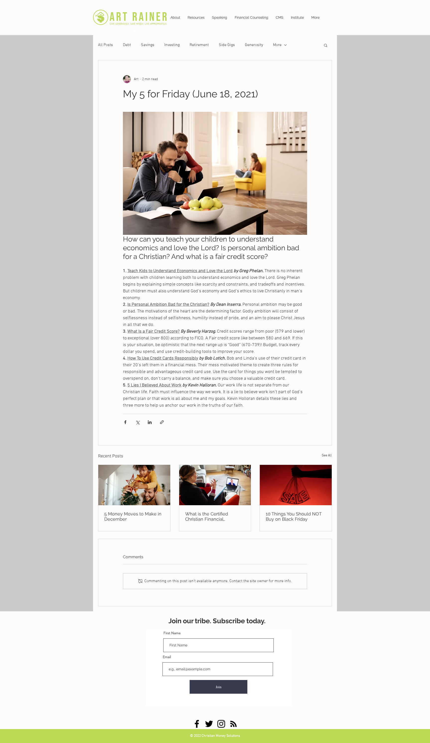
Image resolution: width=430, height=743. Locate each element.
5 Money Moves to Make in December (132, 516)
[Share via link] (162, 422)
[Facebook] (197, 724)
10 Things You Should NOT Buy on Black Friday (294, 516)
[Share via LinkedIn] (149, 422)
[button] (325, 45)
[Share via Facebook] (125, 422)
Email (167, 657)
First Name (172, 633)
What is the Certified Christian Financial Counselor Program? (206, 516)
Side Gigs (227, 45)
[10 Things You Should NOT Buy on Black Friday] (296, 485)
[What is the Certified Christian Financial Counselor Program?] (215, 485)
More (277, 45)
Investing (172, 45)
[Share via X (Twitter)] (137, 422)
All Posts (105, 45)
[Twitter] (209, 724)
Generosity (254, 45)
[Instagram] (221, 724)
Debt (127, 45)
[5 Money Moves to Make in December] (134, 485)
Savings (147, 45)
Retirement (199, 45)
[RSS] (233, 724)
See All (327, 455)
